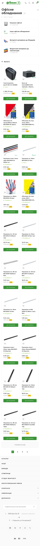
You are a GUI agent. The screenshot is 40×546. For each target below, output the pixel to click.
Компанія (6, 488)
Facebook (10, 528)
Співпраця (6, 473)
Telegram (20, 528)
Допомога (6, 498)
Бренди (5, 468)
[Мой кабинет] (33, 3)
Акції (4, 463)
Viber (30, 528)
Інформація (7, 493)
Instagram (15, 528)
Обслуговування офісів (12, 483)
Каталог (5, 458)
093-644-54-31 (13, 514)
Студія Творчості (9, 478)
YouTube (25, 528)
